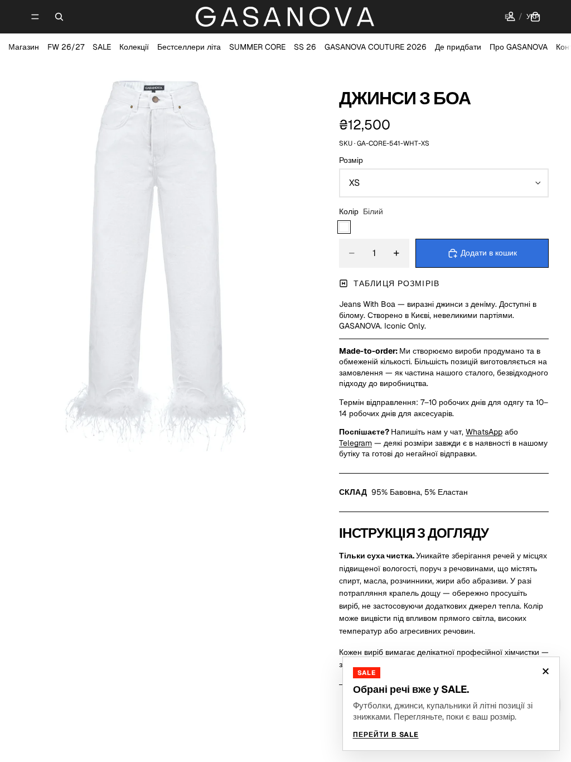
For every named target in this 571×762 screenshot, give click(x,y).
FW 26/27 (65, 47)
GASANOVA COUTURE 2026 (376, 47)
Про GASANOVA (519, 47)
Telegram (355, 443)
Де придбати (458, 47)
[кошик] (535, 16)
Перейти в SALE (386, 735)
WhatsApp (484, 432)
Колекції (134, 47)
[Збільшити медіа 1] (156, 256)
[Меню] (35, 17)
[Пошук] (59, 16)
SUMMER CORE (257, 47)
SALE (102, 47)
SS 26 (305, 47)
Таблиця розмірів (396, 283)
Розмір (351, 160)
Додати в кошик (489, 253)
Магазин (23, 47)
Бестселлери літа (189, 47)
